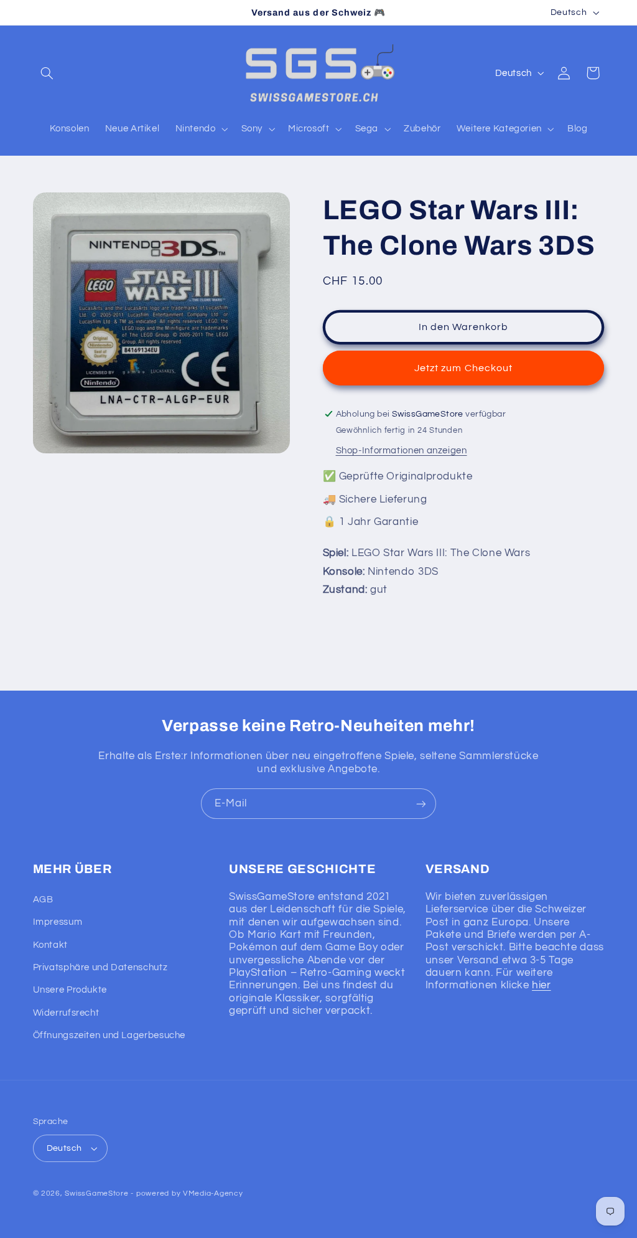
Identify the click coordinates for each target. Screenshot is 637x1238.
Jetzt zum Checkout (463, 368)
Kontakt (50, 945)
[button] (47, 73)
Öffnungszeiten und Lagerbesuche (109, 1035)
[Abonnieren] (421, 803)
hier (541, 985)
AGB (43, 899)
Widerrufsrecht (66, 1013)
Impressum (58, 922)
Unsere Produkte (70, 990)
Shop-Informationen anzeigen (401, 450)
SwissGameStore (96, 1193)
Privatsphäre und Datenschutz (100, 967)
